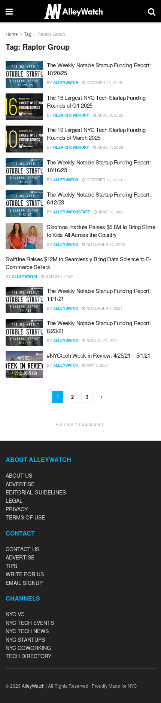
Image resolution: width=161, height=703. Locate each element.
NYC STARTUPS (25, 639)
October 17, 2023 (103, 179)
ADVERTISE (20, 484)
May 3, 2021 (97, 365)
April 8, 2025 (109, 115)
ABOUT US (19, 475)
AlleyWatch (65, 82)
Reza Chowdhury (71, 115)
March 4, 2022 (58, 276)
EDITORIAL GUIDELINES (36, 492)
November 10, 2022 (105, 244)
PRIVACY (17, 509)
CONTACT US (22, 549)
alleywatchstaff (71, 212)
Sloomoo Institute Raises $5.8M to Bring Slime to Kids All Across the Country (101, 230)
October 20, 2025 (103, 82)
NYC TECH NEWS (27, 631)
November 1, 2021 (104, 308)
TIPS (11, 566)
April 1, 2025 (109, 147)
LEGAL (14, 500)
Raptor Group (51, 34)
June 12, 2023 (111, 212)
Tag (27, 34)
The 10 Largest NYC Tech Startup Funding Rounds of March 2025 (96, 133)
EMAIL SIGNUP (24, 582)
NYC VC (15, 614)
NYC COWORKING (28, 647)
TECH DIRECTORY (28, 656)
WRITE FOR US (25, 574)
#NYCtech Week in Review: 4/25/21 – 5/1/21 (99, 355)
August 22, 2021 (102, 340)
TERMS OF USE (25, 517)
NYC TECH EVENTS (30, 622)
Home (12, 34)
